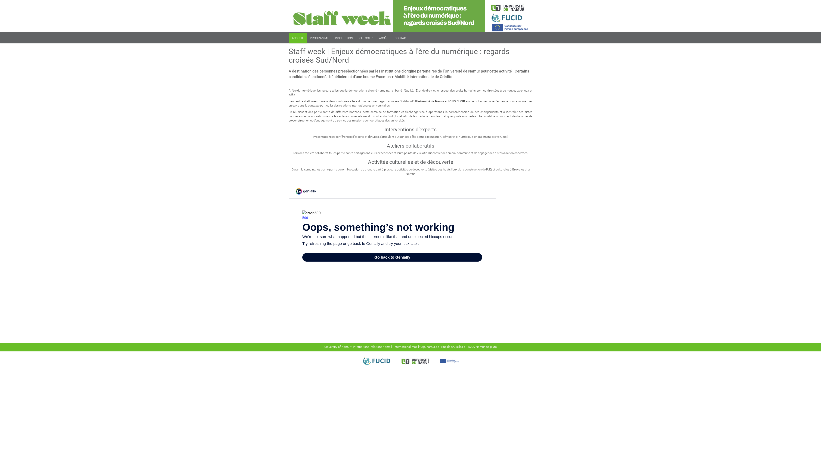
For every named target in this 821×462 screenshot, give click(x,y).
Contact (401, 38)
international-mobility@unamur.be (417, 346)
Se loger (366, 38)
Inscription (344, 38)
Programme (319, 38)
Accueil (298, 38)
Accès (383, 38)
